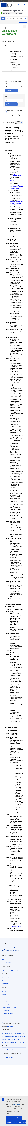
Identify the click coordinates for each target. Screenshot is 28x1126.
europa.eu (10, 1026)
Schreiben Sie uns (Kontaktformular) (11, 1039)
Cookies (4, 980)
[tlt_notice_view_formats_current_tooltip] (21, 122)
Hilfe (3, 959)
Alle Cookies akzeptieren (14, 1117)
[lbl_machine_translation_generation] (6, 112)
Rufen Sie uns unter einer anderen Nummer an (13, 1036)
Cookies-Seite (17, 1104)
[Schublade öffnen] (4, 28)
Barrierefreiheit (5, 983)
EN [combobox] (6, 86)
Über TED (4, 991)
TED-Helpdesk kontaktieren (8, 962)
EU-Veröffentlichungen (7, 1013)
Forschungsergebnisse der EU (9, 1007)
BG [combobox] (6, 100)
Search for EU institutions (8, 1049)
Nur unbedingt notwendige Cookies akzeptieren (16, 1122)
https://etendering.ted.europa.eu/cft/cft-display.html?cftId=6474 (16, 203)
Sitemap (4, 994)
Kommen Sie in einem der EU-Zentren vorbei (13, 1042)
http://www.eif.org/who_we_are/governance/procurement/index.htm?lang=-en (16, 186)
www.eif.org (13, 180)
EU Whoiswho (5, 1010)
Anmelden (19, 6)
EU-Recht (4, 1002)
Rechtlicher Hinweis (7, 977)
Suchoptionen (23, 22)
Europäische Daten (6, 1004)
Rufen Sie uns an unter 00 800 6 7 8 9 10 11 (13, 1033)
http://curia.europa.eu (15, 926)
